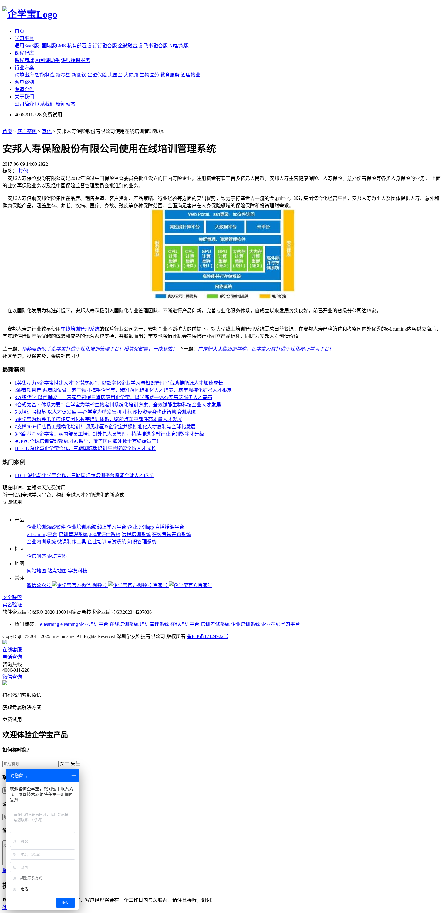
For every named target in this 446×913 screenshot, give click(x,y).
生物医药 (149, 74)
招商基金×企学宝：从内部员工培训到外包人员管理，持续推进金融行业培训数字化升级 (109, 433)
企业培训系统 (81, 527)
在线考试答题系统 (171, 534)
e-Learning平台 (42, 534)
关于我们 (24, 96)
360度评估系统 (104, 534)
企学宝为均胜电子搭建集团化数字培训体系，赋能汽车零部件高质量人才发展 (98, 419)
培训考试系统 (215, 624)
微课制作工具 (71, 541)
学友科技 (77, 570)
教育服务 (170, 74)
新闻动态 (65, 104)
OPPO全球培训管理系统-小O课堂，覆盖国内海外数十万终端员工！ (88, 441)
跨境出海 (24, 74)
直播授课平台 (169, 527)
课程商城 (24, 60)
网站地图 (36, 570)
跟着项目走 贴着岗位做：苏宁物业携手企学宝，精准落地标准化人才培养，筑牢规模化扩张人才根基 (123, 390)
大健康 (131, 74)
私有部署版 (79, 45)
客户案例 (24, 82)
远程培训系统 (136, 534)
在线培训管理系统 (80, 328)
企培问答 (36, 556)
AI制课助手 (47, 60)
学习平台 (24, 38)
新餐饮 (79, 74)
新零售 (63, 74)
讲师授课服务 (75, 60)
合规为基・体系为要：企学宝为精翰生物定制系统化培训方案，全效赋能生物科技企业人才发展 (118, 404)
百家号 (161, 585)
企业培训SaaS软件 (46, 527)
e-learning (49, 624)
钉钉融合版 (105, 45)
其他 (47, 131)
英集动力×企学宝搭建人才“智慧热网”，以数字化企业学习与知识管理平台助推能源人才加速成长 (119, 382)
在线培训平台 (184, 624)
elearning (69, 624)
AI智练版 (179, 45)
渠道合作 (24, 89)
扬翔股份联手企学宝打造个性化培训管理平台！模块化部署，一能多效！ (99, 348)
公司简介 (24, 104)
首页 (19, 31)
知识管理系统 (142, 541)
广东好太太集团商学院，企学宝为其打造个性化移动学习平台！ (266, 348)
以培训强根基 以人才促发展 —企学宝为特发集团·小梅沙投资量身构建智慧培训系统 (105, 412)
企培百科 (57, 556)
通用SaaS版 (27, 45)
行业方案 (24, 67)
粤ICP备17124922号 (207, 636)
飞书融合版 (156, 45)
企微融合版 (130, 45)
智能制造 (45, 74)
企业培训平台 (93, 624)
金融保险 (97, 74)
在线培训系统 (124, 624)
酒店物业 (190, 74)
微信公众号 (39, 585)
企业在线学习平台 (280, 624)
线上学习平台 (111, 527)
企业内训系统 (41, 541)
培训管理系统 (73, 534)
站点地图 (57, 570)
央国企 (115, 74)
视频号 (100, 585)
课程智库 (24, 53)
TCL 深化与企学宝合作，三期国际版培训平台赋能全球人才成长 (85, 448)
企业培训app (140, 527)
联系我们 (45, 104)
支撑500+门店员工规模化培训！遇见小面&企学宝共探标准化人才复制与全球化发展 (105, 426)
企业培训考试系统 (106, 541)
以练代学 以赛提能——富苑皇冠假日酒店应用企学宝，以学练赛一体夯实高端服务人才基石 (113, 397)
